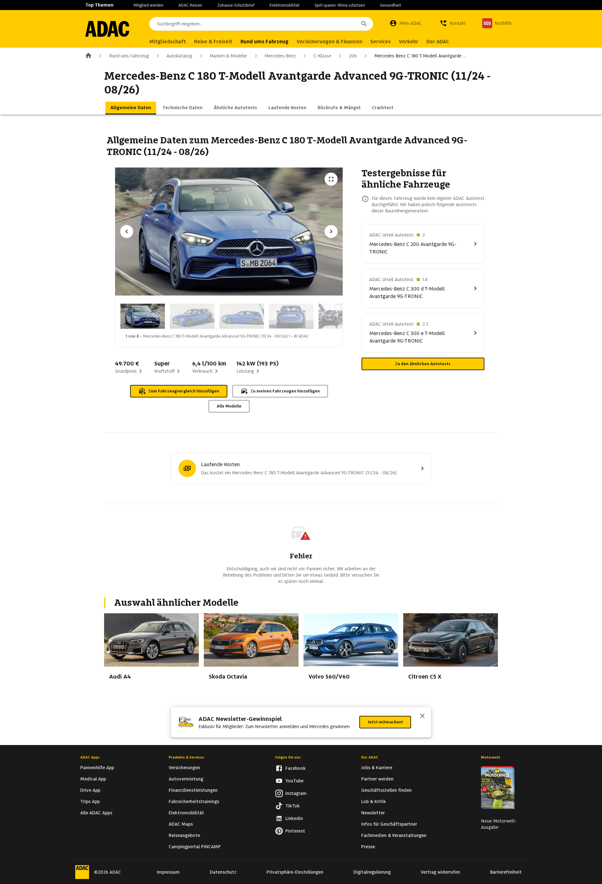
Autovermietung (186, 779)
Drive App (90, 790)
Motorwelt (490, 757)
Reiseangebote (184, 835)
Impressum (168, 872)
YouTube (294, 781)
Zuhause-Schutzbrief (236, 5)
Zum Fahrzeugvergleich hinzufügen (183, 391)
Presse (368, 846)
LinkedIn (294, 818)
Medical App (93, 779)
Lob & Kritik (373, 801)
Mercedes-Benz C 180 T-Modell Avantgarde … (420, 56)
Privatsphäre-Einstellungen (295, 872)
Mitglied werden (148, 5)
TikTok (292, 806)
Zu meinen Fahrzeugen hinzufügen (285, 391)
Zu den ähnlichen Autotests (423, 363)
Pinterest (295, 831)
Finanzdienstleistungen (193, 790)
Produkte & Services (186, 757)
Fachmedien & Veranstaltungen (393, 835)
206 (353, 56)
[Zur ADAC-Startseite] (107, 29)
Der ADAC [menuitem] (437, 41)
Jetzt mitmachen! (385, 722)
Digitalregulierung (372, 872)
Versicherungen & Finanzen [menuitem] (329, 41)
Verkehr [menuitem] (408, 41)
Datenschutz (223, 872)
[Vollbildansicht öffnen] (331, 179)
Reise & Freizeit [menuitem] (213, 41)
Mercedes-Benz (280, 56)
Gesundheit (390, 5)
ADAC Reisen (190, 5)
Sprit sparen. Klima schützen (339, 5)
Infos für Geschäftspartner (389, 824)
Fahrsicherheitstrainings (194, 801)
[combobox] (261, 24)
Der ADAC (369, 757)
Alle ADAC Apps (96, 813)
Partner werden (377, 779)
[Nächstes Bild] (331, 231)
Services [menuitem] (380, 41)
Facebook (295, 768)
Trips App (90, 801)
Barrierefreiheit (506, 872)
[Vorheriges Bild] (126, 231)
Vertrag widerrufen (440, 872)
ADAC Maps (181, 824)
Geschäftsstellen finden (386, 790)
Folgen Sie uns (288, 757)
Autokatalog (179, 56)
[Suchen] (364, 24)
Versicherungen (184, 767)
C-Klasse (322, 56)
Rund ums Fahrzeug (129, 56)
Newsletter (373, 813)
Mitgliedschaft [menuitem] (167, 41)
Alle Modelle (229, 406)
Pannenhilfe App (97, 767)
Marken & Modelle (228, 56)
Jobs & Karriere (376, 767)
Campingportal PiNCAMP (195, 846)
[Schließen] (422, 716)
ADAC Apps (90, 757)
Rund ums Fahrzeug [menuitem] (264, 41)
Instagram (296, 793)
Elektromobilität (284, 5)
